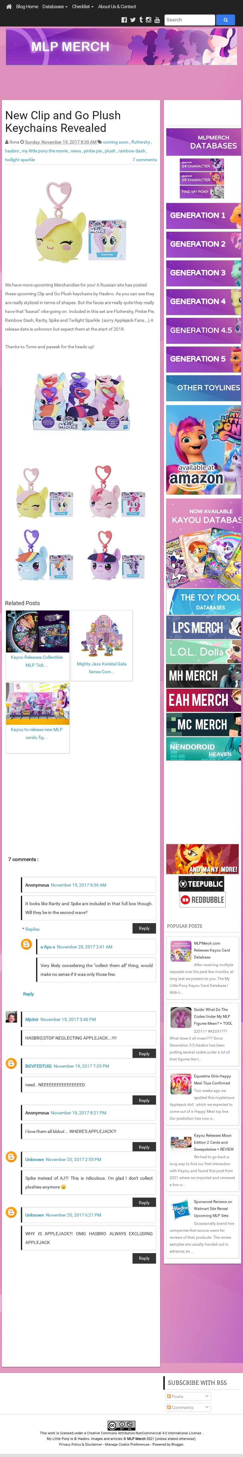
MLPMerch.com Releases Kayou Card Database (212, 950)
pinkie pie (93, 150)
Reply (144, 928)
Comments (182, 1407)
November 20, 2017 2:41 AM (84, 946)
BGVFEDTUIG (38, 1066)
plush (110, 150)
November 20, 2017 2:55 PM (73, 1159)
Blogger (177, 1444)
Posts (177, 1396)
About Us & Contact (117, 6)
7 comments (145, 159)
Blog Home (27, 6)
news (76, 150)
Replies (33, 929)
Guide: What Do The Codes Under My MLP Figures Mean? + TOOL (213, 1016)
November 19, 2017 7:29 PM (81, 1066)
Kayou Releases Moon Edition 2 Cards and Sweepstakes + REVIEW (214, 1142)
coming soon (116, 142)
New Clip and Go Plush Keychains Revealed (63, 122)
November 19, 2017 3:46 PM (68, 1019)
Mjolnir (32, 1019)
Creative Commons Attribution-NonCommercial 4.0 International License (144, 1433)
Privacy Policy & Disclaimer (80, 1444)
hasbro (12, 150)
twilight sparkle (20, 159)
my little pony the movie (45, 150)
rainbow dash (132, 150)
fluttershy (141, 142)
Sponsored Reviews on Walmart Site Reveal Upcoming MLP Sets (213, 1209)
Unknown (34, 1159)
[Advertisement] (121, 82)
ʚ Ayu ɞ (47, 946)
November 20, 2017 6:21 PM (73, 1215)
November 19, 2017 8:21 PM (78, 1112)
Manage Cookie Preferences (127, 1444)
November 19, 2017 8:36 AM (78, 885)
